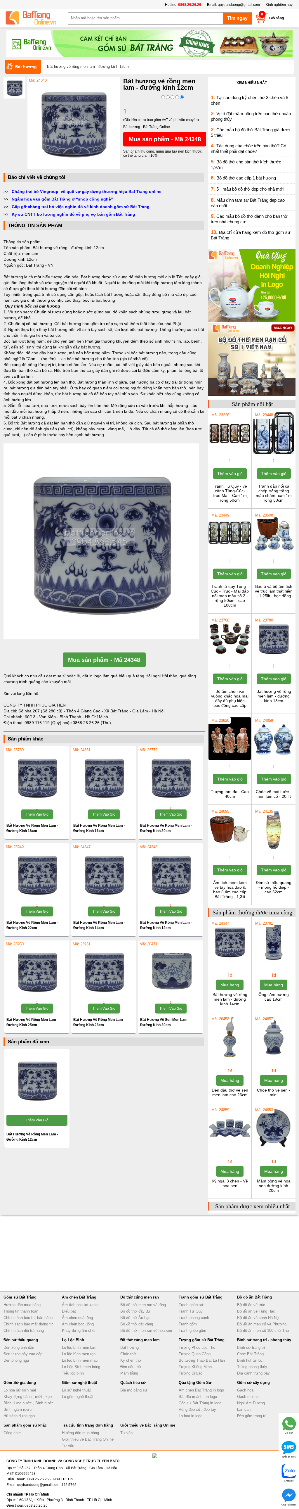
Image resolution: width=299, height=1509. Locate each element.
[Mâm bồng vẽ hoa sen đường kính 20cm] (273, 1149)
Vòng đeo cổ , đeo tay (197, 1409)
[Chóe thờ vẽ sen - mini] (273, 1058)
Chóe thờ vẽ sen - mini (273, 1092)
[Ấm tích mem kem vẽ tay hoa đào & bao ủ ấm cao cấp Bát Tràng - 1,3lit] (229, 850)
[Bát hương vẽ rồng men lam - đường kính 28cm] (103, 971)
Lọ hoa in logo (190, 1416)
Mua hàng (229, 985)
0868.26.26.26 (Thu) (92, 722)
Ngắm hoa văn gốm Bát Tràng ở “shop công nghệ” (62, 199)
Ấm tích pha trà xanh (80, 1305)
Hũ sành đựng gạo (19, 1416)
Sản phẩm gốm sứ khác (25, 1425)
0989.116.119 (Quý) (43, 722)
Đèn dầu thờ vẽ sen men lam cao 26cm (230, 1092)
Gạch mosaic (248, 1396)
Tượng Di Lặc (190, 1373)
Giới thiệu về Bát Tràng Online (88, 1439)
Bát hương (129, 1347)
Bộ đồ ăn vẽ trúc (251, 1305)
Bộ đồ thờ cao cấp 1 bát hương (246, 177)
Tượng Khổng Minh (195, 1367)
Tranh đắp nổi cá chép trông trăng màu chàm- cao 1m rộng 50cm (274, 493)
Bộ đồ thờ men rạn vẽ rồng (143, 1305)
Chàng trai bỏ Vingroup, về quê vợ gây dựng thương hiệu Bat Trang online (86, 191)
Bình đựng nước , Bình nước (29, 1403)
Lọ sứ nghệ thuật (76, 1390)
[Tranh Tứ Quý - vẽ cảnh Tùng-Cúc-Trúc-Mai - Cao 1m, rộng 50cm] (229, 454)
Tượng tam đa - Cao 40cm (230, 794)
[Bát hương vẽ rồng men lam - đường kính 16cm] (103, 777)
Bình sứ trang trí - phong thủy (264, 1340)
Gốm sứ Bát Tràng (20, 1297)
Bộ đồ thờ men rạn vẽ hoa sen (146, 1330)
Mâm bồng (129, 1373)
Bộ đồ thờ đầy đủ (135, 1311)
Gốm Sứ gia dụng (20, 1382)
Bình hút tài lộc (250, 1360)
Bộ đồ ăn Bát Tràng (254, 1297)
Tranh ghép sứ (191, 1305)
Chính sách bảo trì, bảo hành (28, 1317)
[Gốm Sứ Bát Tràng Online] (36, 18)
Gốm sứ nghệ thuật (79, 1382)
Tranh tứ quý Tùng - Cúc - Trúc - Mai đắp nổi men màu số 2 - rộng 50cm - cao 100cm (230, 595)
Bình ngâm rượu (18, 1409)
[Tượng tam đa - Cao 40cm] (229, 759)
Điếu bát (69, 1311)
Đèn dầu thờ (130, 1367)
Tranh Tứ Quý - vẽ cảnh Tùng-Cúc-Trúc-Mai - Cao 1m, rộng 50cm (230, 493)
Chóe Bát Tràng (250, 1354)
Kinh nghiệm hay (279, 5)
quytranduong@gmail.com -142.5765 (47, 1485)
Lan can (244, 1409)
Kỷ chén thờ (130, 1360)
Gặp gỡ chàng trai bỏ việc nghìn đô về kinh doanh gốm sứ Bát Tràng (81, 206)
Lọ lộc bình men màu (80, 1360)
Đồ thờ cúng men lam (140, 1340)
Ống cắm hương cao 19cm (273, 997)
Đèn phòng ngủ (16, 1360)
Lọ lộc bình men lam (79, 1347)
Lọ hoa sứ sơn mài (20, 1390)
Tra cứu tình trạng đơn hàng (87, 1425)
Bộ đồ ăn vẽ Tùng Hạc (256, 1311)
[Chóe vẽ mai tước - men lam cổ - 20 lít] (273, 759)
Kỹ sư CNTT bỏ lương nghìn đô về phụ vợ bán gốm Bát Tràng (73, 214)
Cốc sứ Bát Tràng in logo (200, 1403)
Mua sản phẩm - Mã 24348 (165, 139)
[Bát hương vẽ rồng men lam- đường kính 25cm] (36, 971)
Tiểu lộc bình (73, 1373)
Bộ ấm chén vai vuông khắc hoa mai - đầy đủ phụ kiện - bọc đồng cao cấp (229, 698)
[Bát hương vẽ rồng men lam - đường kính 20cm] (170, 777)
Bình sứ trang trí (251, 1347)
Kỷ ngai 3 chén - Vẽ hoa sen (230, 1183)
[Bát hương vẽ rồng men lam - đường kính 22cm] (36, 874)
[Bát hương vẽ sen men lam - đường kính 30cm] (170, 971)
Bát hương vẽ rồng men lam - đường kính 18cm (273, 696)
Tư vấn (68, 1446)
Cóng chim (13, 1433)
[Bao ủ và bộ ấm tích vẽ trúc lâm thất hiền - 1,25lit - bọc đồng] (273, 554)
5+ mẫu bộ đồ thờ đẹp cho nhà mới (250, 189)
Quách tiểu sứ (133, 1382)
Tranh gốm (188, 1324)
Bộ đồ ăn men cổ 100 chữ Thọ (263, 1330)
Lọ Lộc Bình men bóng (81, 1367)
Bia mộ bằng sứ (133, 1390)
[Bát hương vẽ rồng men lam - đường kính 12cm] (73, 168)
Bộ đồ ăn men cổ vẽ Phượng (261, 1324)
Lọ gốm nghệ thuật (77, 1396)
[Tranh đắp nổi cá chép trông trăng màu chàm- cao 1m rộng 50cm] (273, 454)
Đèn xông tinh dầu (19, 1347)
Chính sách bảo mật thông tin (28, 1324)
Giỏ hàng (276, 18)
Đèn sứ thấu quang (21, 1340)
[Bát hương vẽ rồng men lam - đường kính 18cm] (36, 777)
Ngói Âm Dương (251, 1403)
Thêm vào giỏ (37, 814)
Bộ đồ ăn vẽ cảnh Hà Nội (258, 1317)
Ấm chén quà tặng (77, 1317)
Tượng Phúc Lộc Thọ (197, 1347)
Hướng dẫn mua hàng (22, 1305)
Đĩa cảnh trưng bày (253, 1373)
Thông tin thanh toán (21, 1311)
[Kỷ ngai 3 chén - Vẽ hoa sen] (229, 1149)
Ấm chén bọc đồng (78, 1324)
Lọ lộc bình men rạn (78, 1354)
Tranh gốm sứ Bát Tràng (200, 1297)
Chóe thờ (128, 1354)
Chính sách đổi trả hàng (24, 1330)
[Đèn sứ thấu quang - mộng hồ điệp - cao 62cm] (273, 850)
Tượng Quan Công (195, 1354)
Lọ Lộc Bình (73, 1340)
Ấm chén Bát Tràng (79, 1297)
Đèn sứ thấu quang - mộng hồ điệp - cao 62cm (273, 887)
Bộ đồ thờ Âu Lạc (135, 1317)
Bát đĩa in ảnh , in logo (198, 1396)
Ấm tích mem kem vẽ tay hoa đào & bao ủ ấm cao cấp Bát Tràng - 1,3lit (230, 889)
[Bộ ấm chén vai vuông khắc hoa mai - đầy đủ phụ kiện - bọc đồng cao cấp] (229, 659)
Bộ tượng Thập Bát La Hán (202, 1360)
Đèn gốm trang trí (252, 1416)
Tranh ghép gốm (192, 1330)
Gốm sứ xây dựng (253, 1382)
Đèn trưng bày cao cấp (23, 1354)
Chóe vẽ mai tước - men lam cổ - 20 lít (273, 794)
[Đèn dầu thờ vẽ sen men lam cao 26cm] (229, 1058)
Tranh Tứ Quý (191, 1311)
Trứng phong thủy (252, 1367)
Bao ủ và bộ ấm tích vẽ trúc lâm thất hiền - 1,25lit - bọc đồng (274, 591)
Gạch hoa (245, 1390)
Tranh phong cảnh (194, 1317)
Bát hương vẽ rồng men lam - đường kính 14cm (230, 999)
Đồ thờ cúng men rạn (139, 1297)
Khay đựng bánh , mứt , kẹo (28, 1396)
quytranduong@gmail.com (239, 5)
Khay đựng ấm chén (79, 1330)
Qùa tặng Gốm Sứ (195, 1382)
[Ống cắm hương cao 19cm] (273, 962)
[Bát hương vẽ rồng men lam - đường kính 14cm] (103, 874)
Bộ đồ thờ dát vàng (136, 1324)
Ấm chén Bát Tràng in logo (201, 1390)
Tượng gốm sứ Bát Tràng (202, 1340)
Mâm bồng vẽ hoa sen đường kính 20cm (274, 1186)
